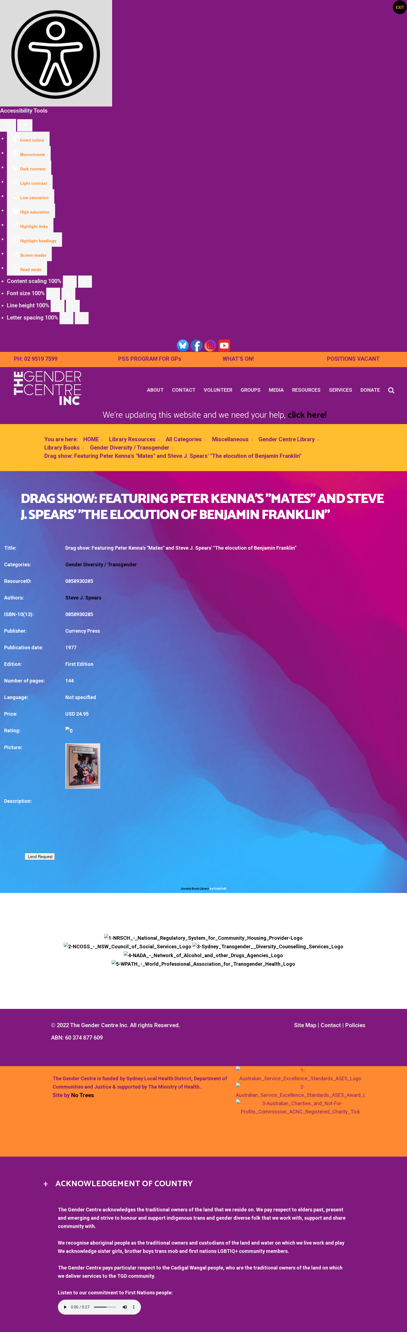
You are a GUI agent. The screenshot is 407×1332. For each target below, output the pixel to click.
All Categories (184, 439)
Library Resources (132, 439)
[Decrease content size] (70, 282)
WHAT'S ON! (238, 358)
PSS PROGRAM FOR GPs (149, 358)
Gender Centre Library (287, 439)
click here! (307, 415)
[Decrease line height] (58, 306)
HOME (91, 439)
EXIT (400, 7)
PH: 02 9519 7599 (35, 358)
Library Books (62, 447)
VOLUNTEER (218, 390)
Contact (331, 1025)
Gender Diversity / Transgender (129, 447)
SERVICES (340, 390)
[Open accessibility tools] (56, 53)
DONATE (370, 390)
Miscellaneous (230, 439)
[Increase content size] (85, 282)
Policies (355, 1025)
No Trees (82, 1095)
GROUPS (251, 390)
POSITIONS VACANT (353, 358)
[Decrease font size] (53, 294)
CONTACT (183, 390)
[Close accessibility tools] (24, 125)
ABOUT (155, 390)
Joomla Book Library (194, 888)
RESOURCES (306, 390)
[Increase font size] (68, 294)
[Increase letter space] (82, 318)
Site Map (305, 1025)
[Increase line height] (73, 306)
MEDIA (276, 390)
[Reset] (8, 125)
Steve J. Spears (83, 598)
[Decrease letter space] (66, 318)
